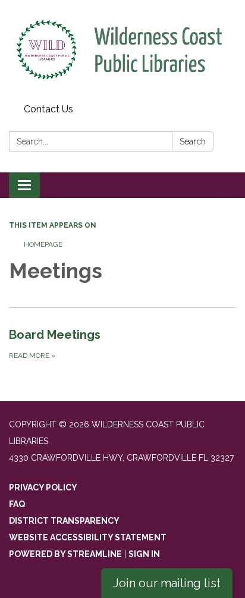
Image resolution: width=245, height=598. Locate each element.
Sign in (144, 554)
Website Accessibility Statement (88, 537)
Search (193, 141)
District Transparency (64, 520)
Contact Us (48, 109)
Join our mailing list (167, 583)
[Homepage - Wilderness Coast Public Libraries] (122, 49)
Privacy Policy (43, 487)
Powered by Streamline (65, 554)
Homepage (43, 244)
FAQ (17, 504)
